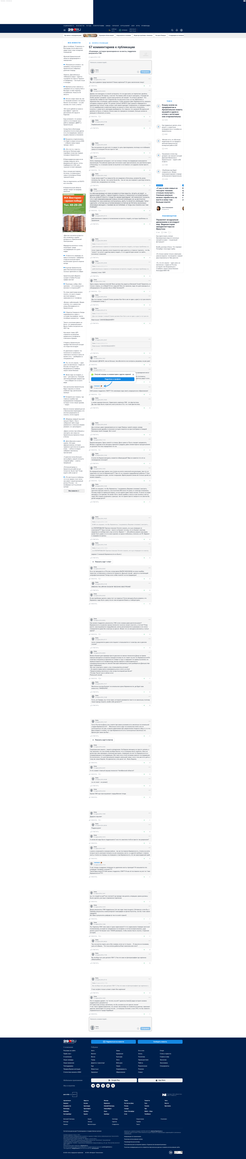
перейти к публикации (100, 43)
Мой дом (119, 1063)
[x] (113, 1086)
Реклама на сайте (69, 1050)
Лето (118, 1060)
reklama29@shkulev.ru (156, 1131)
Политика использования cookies (133, 1139)
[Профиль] (181, 30)
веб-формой (95, 1148)
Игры (138, 25)
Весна (93, 1057)
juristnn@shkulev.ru (107, 1147)
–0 (149, 86)
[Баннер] (90, 35)
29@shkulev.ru (84, 1145)
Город (93, 1060)
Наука (118, 1066)
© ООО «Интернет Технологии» (94, 1152)
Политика (141, 1057)
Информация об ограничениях (132, 1136)
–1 (149, 291)
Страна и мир (164, 1057)
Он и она (141, 1050)
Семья (140, 1072)
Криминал (119, 1054)
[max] (108, 1086)
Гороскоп (115, 25)
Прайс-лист (67, 1054)
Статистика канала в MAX (72, 1072)
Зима (118, 1050)
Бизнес (93, 1054)
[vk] (98, 1086)
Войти (97, 71)
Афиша (108, 25)
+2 (144, 116)
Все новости (74, 43)
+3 (144, 480)
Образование (120, 1072)
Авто (92, 1050)
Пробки (123, 30)
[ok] (103, 1086)
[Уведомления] (177, 30)
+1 (144, 185)
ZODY (133, 25)
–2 (149, 463)
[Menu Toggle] (64, 30)
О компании (67, 1057)
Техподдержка (68, 1066)
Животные (94, 1069)
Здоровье (94, 1072)
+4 (144, 579)
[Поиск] (172, 30)
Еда (92, 1066)
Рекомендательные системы (132, 1142)
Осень (140, 1054)
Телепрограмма (98, 25)
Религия (141, 1069)
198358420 (97, 386)
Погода (88, 25)
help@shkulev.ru (76, 1148)
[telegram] (93, 1086)
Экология (163, 1060)
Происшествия (143, 1060)
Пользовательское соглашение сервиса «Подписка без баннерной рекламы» (145, 1144)
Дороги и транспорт (98, 1063)
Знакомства (80, 25)
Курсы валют (125, 25)
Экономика (164, 1063)
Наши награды (68, 1060)
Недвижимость (68, 25)
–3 (149, 762)
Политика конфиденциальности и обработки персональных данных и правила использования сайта (152, 1147)
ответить (94, 86)
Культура (119, 1057)
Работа (140, 1063)
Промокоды (145, 25)
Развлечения (142, 1066)
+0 (144, 86)
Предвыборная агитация (71, 1069)
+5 (144, 843)
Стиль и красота (165, 1054)
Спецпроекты (164, 1066)
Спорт (162, 1050)
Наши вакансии (68, 1063)
